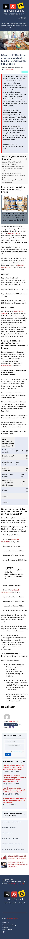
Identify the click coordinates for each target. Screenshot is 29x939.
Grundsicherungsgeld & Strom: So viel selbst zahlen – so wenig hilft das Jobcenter (14, 800)
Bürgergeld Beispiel (7, 833)
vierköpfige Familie (19, 849)
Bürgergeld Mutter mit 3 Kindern (10, 838)
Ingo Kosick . (10, 69)
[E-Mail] (10, 727)
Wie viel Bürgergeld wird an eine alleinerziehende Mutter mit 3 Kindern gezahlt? (13, 175)
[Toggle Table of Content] (24, 159)
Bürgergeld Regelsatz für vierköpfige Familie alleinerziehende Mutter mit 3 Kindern (13, 169)
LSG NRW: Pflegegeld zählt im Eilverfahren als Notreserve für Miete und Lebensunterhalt (13, 767)
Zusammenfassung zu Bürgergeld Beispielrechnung (12, 181)
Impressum (5, 923)
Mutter (4, 849)
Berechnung (5, 827)
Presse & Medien (7, 929)
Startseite (3, 23)
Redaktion (5, 927)
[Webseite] (13, 727)
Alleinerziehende (6, 366)
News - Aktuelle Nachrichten (13, 23)
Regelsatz (10, 849)
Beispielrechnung (16, 822)
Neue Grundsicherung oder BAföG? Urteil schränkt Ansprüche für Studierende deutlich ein (14, 790)
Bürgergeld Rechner (13, 233)
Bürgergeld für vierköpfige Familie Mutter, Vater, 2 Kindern (12, 163)
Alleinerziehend (6, 822)
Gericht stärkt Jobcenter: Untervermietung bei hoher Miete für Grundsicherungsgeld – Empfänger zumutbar (14, 778)
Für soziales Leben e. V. (16, 884)
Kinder (20, 844)
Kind (16, 844)
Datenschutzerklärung (17, 751)
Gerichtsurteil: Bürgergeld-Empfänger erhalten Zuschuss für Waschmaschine (18, 864)
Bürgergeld (24, 23)
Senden (8, 754)
